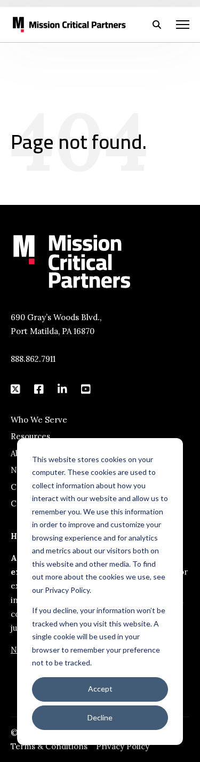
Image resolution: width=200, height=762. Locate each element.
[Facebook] (39, 389)
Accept (100, 688)
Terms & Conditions (49, 746)
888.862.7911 (33, 359)
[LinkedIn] (63, 389)
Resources (30, 436)
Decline (100, 717)
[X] (16, 389)
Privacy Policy (122, 746)
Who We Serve (39, 420)
